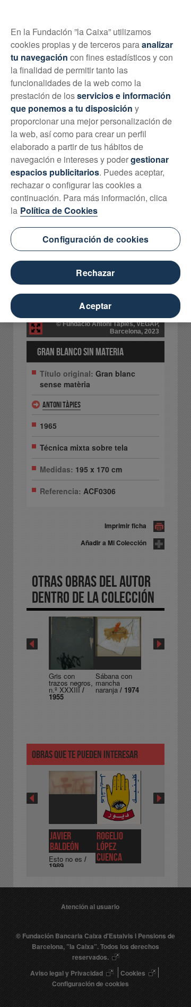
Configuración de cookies (95, 239)
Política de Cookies (59, 210)
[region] (95, 161)
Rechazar (95, 273)
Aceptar (95, 305)
